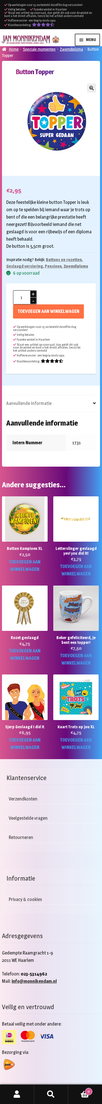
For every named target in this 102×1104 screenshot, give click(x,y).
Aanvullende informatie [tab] (29, 403)
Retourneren (21, 837)
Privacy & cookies (25, 899)
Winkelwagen (79, 1090)
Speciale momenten (39, 49)
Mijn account (17, 1094)
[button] (91, 88)
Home (14, 49)
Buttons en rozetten (64, 259)
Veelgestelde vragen (28, 818)
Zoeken (51, 1094)
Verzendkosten (23, 799)
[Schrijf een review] (43, 25)
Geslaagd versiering (24, 266)
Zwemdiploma (71, 49)
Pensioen (53, 266)
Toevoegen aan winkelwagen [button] (25, 565)
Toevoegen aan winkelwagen (48, 311)
